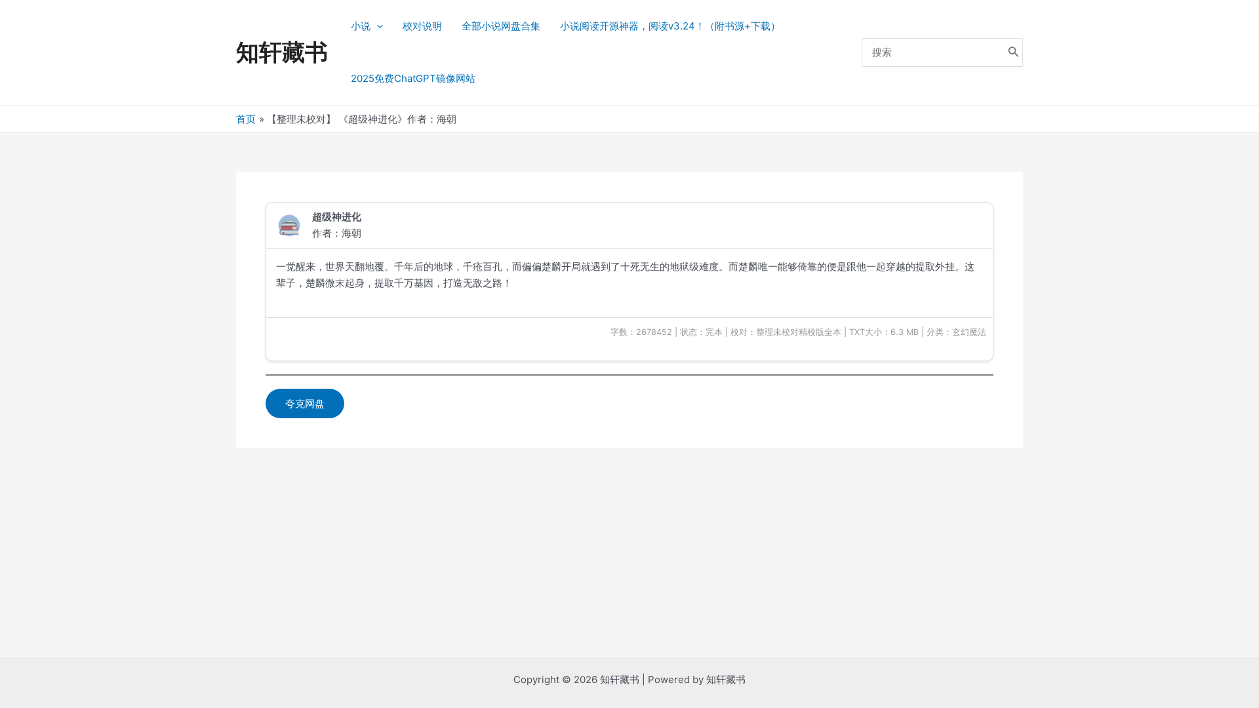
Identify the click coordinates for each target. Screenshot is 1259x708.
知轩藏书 (282, 52)
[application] (376, 26)
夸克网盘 (305, 403)
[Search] (1013, 53)
